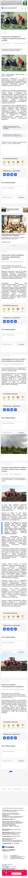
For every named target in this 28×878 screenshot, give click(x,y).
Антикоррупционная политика (7, 865)
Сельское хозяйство (6, 463)
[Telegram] (11, 174)
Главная (3, 789)
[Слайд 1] (10, 245)
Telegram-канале (16, 127)
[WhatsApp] (15, 174)
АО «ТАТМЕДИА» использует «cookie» (9, 867)
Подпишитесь (16, 873)
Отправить (21, 197)
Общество (4, 33)
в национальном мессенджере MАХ (12, 135)
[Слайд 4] (15, 245)
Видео (10, 789)
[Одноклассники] (8, 174)
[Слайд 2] (12, 245)
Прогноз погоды (5, 355)
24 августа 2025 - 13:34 (6, 363)
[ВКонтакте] (4, 174)
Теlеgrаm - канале (7, 143)
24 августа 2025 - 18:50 (6, 43)
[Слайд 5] (17, 245)
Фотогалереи (17, 789)
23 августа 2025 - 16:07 (6, 689)
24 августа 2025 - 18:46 (6, 261)
